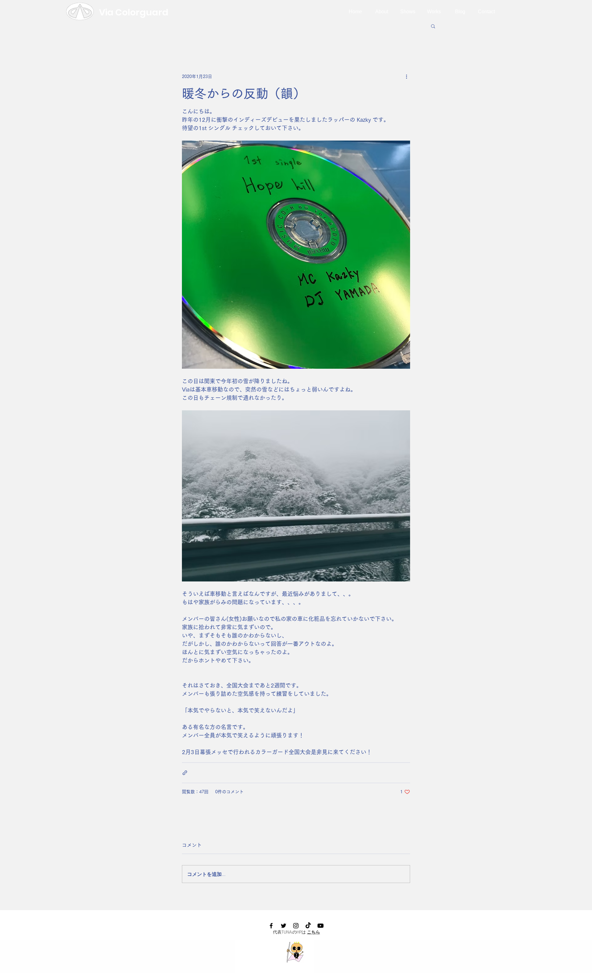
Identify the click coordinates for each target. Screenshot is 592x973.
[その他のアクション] (406, 76)
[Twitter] (283, 925)
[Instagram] (295, 925)
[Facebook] (271, 925)
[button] (433, 25)
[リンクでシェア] (185, 773)
